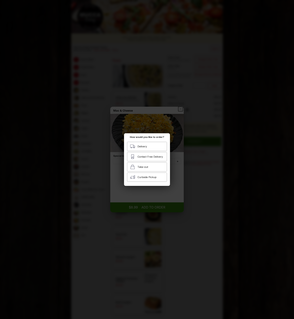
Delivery (142, 146)
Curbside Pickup (147, 177)
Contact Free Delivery (150, 156)
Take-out (143, 166)
